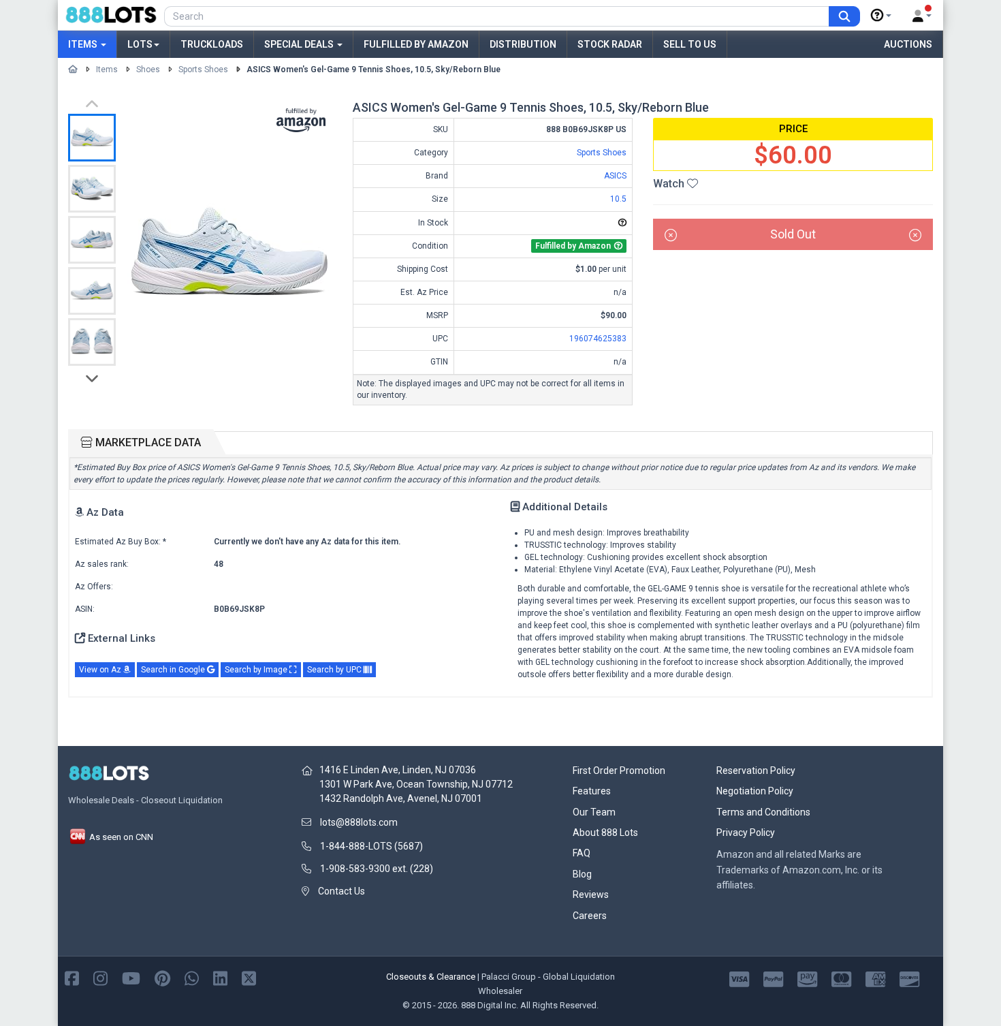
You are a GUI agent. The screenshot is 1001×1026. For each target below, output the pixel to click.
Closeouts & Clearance (430, 976)
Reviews (591, 894)
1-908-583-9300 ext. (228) (376, 868)
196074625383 (597, 338)
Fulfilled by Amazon (416, 44)
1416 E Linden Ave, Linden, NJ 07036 (397, 769)
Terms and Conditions (763, 812)
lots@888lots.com (359, 822)
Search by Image (257, 669)
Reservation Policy (755, 770)
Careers (590, 915)
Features (592, 791)
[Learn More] (881, 15)
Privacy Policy (745, 832)
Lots (140, 44)
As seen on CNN (120, 837)
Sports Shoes (203, 69)
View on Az (101, 669)
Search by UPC (335, 669)
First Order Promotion (619, 770)
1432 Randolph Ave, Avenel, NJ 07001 (400, 798)
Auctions (908, 44)
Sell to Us (689, 44)
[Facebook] (72, 977)
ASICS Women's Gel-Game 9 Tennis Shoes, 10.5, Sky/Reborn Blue (373, 69)
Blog (582, 874)
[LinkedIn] (220, 977)
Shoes (148, 69)
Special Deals (300, 44)
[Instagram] (100, 977)
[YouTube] (131, 977)
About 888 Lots (605, 832)
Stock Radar (609, 44)
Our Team (594, 812)
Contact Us (341, 891)
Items (83, 44)
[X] (249, 977)
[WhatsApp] (192, 977)
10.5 (618, 199)
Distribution (523, 44)
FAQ (581, 853)
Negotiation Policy (754, 791)
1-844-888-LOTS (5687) (371, 846)
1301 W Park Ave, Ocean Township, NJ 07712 (416, 784)
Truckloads (211, 44)
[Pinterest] (162, 977)
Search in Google (174, 669)
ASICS (615, 176)
